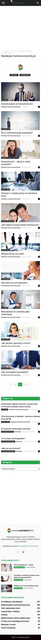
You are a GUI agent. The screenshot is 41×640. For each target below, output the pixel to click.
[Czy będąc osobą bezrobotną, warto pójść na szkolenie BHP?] (6, 578)
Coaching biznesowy (7, 431)
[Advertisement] (20, 27)
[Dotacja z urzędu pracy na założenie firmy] (20, 181)
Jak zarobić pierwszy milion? (16, 343)
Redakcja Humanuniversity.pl (10, 107)
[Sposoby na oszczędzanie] (20, 270)
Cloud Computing (8, 628)
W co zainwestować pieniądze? (17, 132)
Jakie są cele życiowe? (10, 448)
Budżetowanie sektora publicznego (15, 618)
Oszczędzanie (6, 279)
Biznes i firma (5, 189)
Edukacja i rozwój (6, 158)
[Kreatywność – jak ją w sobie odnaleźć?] (20, 149)
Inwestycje (5, 100)
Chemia (4, 615)
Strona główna (5, 51)
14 (25, 384)
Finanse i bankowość (7, 221)
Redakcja (18, 431)
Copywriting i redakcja (10, 611)
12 (15, 384)
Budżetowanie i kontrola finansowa (15, 605)
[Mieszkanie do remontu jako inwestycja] (20, 299)
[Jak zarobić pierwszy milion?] (20, 331)
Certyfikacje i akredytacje (11, 602)
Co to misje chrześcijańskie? (13, 438)
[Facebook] (17, 552)
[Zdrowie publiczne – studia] (6, 567)
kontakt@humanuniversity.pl (28, 546)
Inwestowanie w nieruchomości (17, 104)
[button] (38, 3)
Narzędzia (4, 409)
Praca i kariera (18, 580)
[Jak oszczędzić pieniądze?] (20, 359)
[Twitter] (23, 552)
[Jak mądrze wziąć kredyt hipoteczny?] (20, 212)
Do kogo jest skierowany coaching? (16, 429)
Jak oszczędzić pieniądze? (14, 372)
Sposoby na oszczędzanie (14, 282)
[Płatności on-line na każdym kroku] (6, 588)
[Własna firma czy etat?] (20, 241)
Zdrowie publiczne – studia (23, 565)
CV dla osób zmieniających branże (15, 621)
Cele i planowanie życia (8, 441)
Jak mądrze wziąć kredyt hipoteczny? (20, 225)
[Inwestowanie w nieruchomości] (20, 91)
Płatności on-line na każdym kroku (26, 586)
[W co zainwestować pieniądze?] (20, 120)
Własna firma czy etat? (12, 253)
